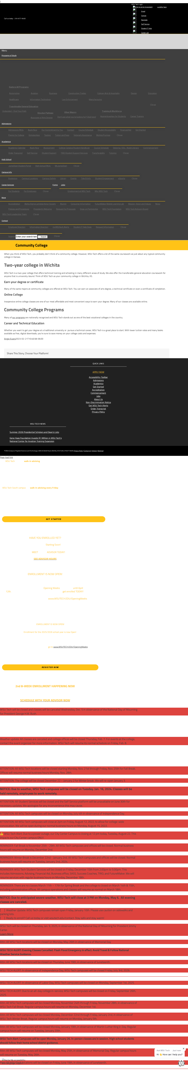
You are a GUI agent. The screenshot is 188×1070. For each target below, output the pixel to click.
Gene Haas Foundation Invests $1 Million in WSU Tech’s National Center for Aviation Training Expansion (36, 439)
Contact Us (87, 451)
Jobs (98, 396)
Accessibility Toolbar (98, 377)
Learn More (6, 934)
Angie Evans (10, 338)
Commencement (98, 393)
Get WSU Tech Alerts (98, 405)
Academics (98, 383)
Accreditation (98, 389)
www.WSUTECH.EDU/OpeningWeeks (70, 646)
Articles (94, 451)
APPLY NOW (98, 372)
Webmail (100, 451)
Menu (4, 50)
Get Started (98, 386)
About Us (98, 399)
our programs (18, 317)
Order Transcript (98, 408)
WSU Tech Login (137, 4)
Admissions (98, 380)
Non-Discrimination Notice (98, 402)
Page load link (6, 457)
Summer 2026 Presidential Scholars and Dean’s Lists (34, 432)
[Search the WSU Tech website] (4, 231)
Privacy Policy (98, 411)
